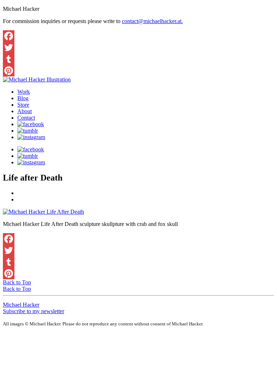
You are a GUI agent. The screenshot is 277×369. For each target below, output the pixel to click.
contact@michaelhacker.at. (152, 21)
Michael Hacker (21, 305)
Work (23, 92)
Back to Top (17, 282)
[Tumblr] (138, 59)
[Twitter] (138, 47)
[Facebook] (138, 36)
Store (23, 105)
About (24, 111)
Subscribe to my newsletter (33, 311)
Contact (26, 118)
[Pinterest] (138, 70)
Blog (22, 98)
